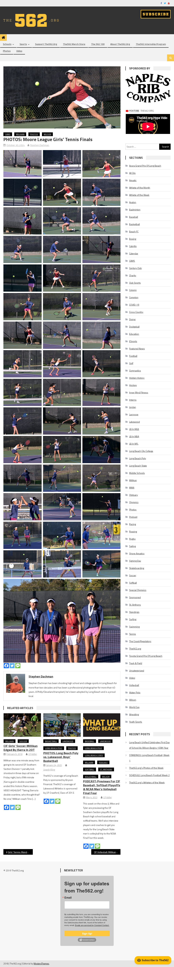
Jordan (132, 407)
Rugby (132, 539)
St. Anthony (106, 769)
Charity (132, 275)
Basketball (51, 741)
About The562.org (120, 44)
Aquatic (132, 180)
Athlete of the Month (139, 187)
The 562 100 (98, 44)
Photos (7, 51)
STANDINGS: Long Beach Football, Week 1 (149, 757)
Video (19, 51)
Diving (132, 319)
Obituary (133, 495)
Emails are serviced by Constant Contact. (92, 925)
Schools (7, 44)
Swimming (134, 626)
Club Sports (135, 283)
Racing (132, 524)
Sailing (132, 546)
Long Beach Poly (53, 748)
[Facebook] (6, 665)
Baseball (89, 741)
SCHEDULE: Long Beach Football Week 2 (149, 775)
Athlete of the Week (139, 195)
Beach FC (133, 231)
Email (68, 897)
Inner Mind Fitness (138, 392)
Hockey (133, 385)
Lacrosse (133, 414)
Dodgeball (134, 326)
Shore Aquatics (136, 553)
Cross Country (136, 312)
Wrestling (134, 714)
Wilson (47, 134)
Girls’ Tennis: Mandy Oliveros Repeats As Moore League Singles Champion (20, 852)
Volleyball (91, 776)
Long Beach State (94, 755)
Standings (134, 612)
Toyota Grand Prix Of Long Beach (145, 656)
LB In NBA (134, 436)
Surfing (132, 619)
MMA (131, 487)
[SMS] (17, 665)
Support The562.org (46, 44)
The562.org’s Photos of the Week (146, 768)
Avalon (132, 202)
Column (133, 290)
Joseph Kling (49, 769)
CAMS (7, 134)
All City (132, 173)
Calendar (133, 253)
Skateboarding (136, 568)
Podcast (103, 762)
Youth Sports (135, 722)
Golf (131, 363)
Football (133, 356)
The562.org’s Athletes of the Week (147, 782)
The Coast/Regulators (140, 641)
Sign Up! (87, 933)
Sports (23, 44)
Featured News (137, 348)
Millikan (20, 134)
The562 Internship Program (151, 44)
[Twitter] (12, 665)
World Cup (134, 707)
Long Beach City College (141, 451)
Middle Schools (137, 473)
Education (134, 334)
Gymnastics (135, 370)
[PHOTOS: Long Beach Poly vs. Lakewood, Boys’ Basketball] (62, 725)
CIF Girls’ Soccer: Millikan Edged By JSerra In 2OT (21, 748)
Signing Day (135, 561)
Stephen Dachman (39, 145)
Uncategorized (136, 670)
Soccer (23, 741)
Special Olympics (137, 590)
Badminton (134, 209)
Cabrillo (133, 246)
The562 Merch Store (74, 44)
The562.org (135, 648)
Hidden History (136, 378)
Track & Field (135, 663)
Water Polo (134, 692)
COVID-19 (134, 304)
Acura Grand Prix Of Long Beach (145, 165)
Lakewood (68, 741)
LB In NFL (133, 443)
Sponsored (135, 597)
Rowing (133, 531)
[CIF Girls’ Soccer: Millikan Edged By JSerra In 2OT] (22, 725)
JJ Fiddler (32, 754)
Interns (132, 400)
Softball (89, 769)
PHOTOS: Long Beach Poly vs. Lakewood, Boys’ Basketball (60, 757)
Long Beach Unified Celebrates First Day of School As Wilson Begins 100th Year (149, 745)
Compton (133, 297)
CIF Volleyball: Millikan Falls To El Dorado (107, 852)
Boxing (132, 239)
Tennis (132, 634)
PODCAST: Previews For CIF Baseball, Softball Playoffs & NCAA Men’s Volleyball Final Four (101, 787)
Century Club (135, 268)
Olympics (133, 502)
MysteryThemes (41, 963)
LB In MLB (134, 429)
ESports (133, 341)
